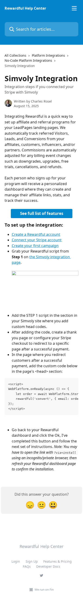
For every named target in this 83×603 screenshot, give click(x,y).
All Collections (15, 55)
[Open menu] (74, 8)
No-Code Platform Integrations (28, 60)
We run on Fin (44, 589)
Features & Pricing (57, 561)
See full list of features (41, 213)
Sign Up (32, 561)
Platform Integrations (48, 55)
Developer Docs (48, 566)
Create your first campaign (35, 245)
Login (16, 561)
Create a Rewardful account (36, 234)
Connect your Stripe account (37, 239)
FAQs (27, 566)
